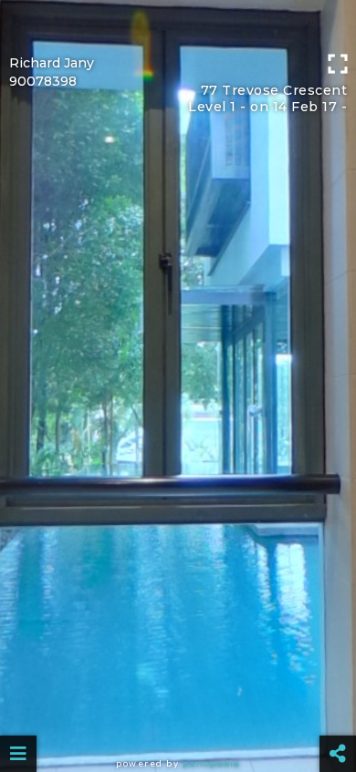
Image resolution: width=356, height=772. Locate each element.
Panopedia (211, 763)
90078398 (43, 81)
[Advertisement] (178, 23)
